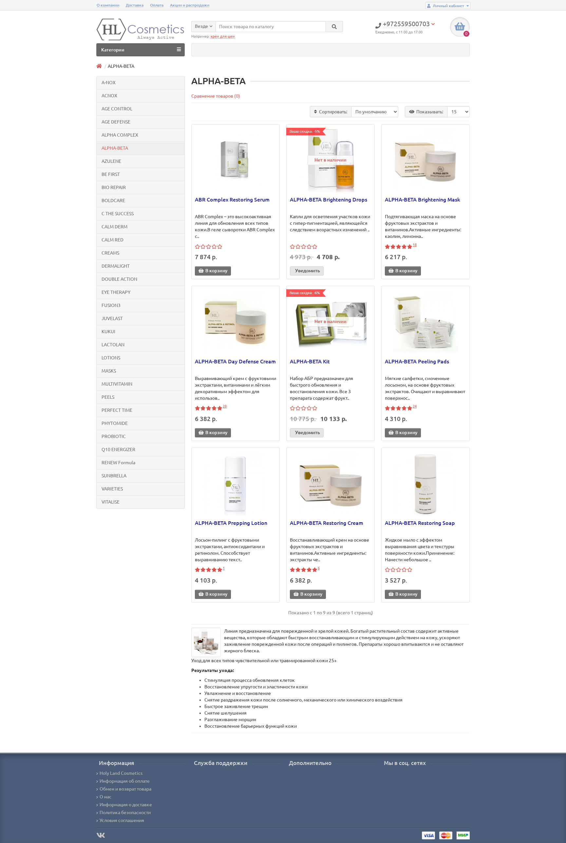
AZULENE (111, 161)
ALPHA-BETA (115, 148)
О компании (108, 5)
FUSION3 (111, 305)
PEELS (108, 397)
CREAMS (110, 253)
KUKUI (108, 331)
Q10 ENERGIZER (118, 449)
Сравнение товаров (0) (215, 96)
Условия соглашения (122, 820)
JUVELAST (112, 318)
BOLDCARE (113, 200)
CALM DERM (114, 226)
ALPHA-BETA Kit (310, 361)
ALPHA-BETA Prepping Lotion (231, 523)
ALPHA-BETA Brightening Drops (328, 199)
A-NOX (109, 82)
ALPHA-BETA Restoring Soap (420, 523)
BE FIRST (111, 174)
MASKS (109, 371)
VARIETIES (112, 488)
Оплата (156, 5)
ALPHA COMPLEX (120, 135)
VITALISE (111, 502)
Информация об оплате (125, 781)
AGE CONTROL (117, 108)
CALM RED (112, 239)
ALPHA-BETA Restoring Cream (326, 523)
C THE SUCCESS (118, 213)
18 (415, 245)
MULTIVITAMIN (117, 384)
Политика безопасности (125, 812)
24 (415, 406)
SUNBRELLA (114, 475)
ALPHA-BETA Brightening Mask (422, 199)
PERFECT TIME (117, 410)
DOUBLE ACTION (119, 279)
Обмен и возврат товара (125, 789)
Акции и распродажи (189, 5)
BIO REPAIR (114, 187)
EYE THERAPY (116, 292)
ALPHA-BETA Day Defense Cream (235, 361)
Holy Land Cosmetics (121, 773)
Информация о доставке (126, 804)
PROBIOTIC (114, 436)
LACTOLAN (113, 344)
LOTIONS (111, 357)
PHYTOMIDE (115, 423)
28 (225, 406)
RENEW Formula (118, 462)
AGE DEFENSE (116, 122)
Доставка (134, 5)
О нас (105, 796)
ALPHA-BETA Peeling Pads (417, 361)
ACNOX (109, 95)
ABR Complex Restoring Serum (232, 199)
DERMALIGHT (116, 266)
